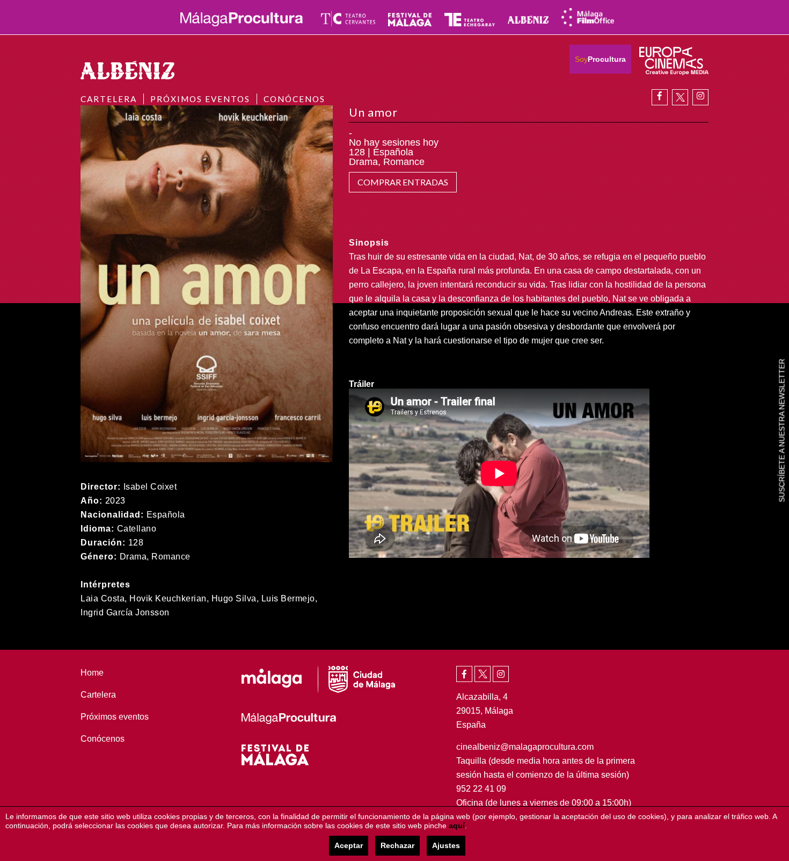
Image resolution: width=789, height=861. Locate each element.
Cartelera (109, 99)
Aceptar (348, 845)
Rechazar (397, 845)
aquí (457, 825)
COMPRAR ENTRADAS (402, 182)
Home (92, 672)
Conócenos (294, 99)
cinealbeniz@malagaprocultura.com (525, 746)
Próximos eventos (200, 99)
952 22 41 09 (481, 788)
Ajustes (446, 845)
